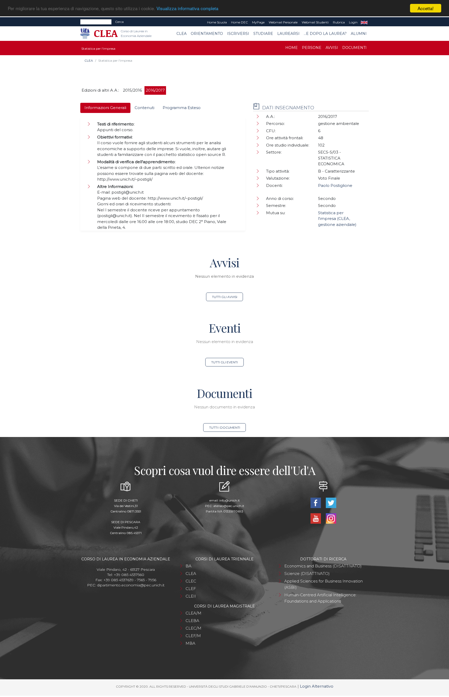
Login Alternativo (316, 686)
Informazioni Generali (105, 107)
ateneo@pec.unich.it (228, 506)
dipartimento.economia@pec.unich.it (130, 585)
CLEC (191, 581)
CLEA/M (193, 613)
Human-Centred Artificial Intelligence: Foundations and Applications (320, 598)
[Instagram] (331, 518)
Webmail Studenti (315, 22)
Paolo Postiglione (335, 185)
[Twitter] (331, 502)
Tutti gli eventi (224, 362)
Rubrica (339, 22)
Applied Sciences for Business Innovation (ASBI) (323, 584)
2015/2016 (132, 90)
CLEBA (192, 620)
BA (189, 565)
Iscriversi (238, 33)
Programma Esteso (182, 107)
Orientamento (207, 33)
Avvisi (332, 47)
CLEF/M (193, 635)
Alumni (359, 33)
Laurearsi (288, 33)
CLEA (181, 33)
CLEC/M (193, 628)
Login (353, 22)
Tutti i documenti (224, 427)
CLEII (191, 596)
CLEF (191, 588)
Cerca (119, 22)
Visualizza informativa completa (187, 8)
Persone (311, 47)
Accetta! (426, 8)
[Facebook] (316, 502)
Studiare (263, 33)
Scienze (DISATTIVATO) (307, 573)
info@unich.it (229, 500)
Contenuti (144, 107)
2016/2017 (155, 90)
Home (291, 47)
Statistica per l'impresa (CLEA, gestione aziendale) (337, 218)
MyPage (258, 22)
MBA (190, 643)
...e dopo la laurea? (325, 33)
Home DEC (239, 22)
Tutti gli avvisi (224, 297)
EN (364, 22)
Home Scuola (217, 22)
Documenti (354, 47)
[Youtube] (316, 518)
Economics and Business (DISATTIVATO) (323, 565)
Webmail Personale (283, 22)
